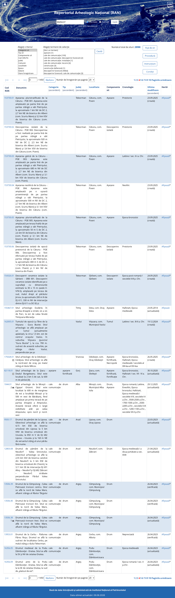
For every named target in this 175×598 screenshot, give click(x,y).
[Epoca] (27, 68)
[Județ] (27, 60)
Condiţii (150, 71)
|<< (6, 80)
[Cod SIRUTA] (27, 58)
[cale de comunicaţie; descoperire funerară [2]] (69, 58)
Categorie (53, 87)
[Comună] (27, 63)
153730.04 (9, 185)
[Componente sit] (27, 55)
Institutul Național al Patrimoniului (109, 590)
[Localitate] (27, 65)
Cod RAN (92, 22)
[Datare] (27, 71)
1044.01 (8, 384)
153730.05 (9, 217)
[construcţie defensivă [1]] (69, 68)
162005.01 (9, 321)
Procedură (150, 55)
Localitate (94, 87)
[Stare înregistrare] (27, 73)
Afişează (165, 97)
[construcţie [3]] (69, 65)
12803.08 (8, 448)
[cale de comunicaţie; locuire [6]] (69, 63)
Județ (78, 87)
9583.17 (8, 419)
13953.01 (8, 534)
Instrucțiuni (150, 63)
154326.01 (9, 275)
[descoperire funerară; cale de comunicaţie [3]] (69, 73)
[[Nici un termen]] (69, 50)
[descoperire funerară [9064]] (69, 71)
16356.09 (8, 561)
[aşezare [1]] (69, 53)
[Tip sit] (27, 53)
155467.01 (9, 307)
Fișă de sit (150, 47)
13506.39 (8, 484)
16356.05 (8, 548)
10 (150, 80)
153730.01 (9, 97)
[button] (170, 4)
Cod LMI (105, 22)
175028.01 (9, 356)
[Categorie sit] (27, 50)
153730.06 (9, 246)
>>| (25, 80)
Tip (64, 87)
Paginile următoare (161, 80)
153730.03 (9, 156)
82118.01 (8, 370)
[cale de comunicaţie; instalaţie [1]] (69, 60)
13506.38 (8, 517)
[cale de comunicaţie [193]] (69, 55)
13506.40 (8, 500)
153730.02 (9, 127)
